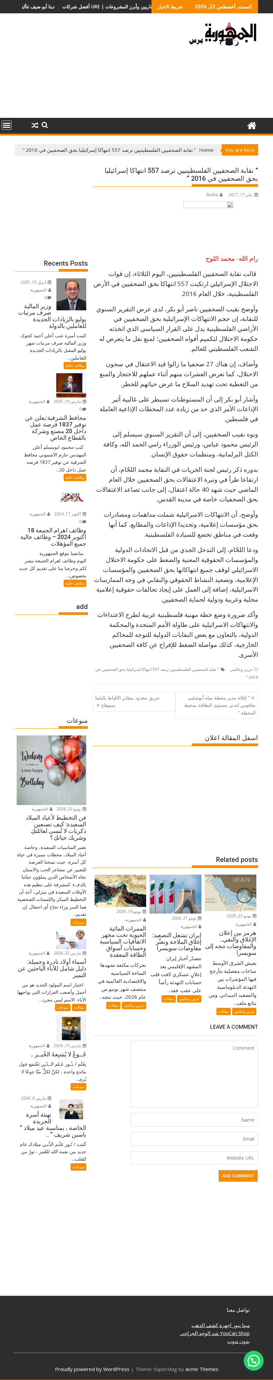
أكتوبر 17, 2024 (68, 514)
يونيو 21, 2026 (184, 918)
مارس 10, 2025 (68, 401)
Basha (212, 194)
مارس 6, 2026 (34, 1098)
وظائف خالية (75, 365)
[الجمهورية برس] (251, 124)
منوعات (78, 922)
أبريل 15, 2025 (34, 282)
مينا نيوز (240, 1325)
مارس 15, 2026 (68, 1045)
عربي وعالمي (241, 669)
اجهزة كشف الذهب (211, 1325)
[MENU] (7, 125)
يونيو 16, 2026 (129, 911)
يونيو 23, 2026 (239, 916)
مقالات (223, 1011)
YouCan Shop (234, 1333)
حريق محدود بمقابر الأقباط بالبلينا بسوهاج (127, 701)
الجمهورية (244, 924)
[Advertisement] (97, 68)
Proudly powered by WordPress (92, 1369)
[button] (254, 1361)
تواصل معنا (238, 1309)
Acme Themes (201, 1369)
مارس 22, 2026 (68, 953)
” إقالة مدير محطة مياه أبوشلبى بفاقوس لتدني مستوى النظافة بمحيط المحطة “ (220, 705)
